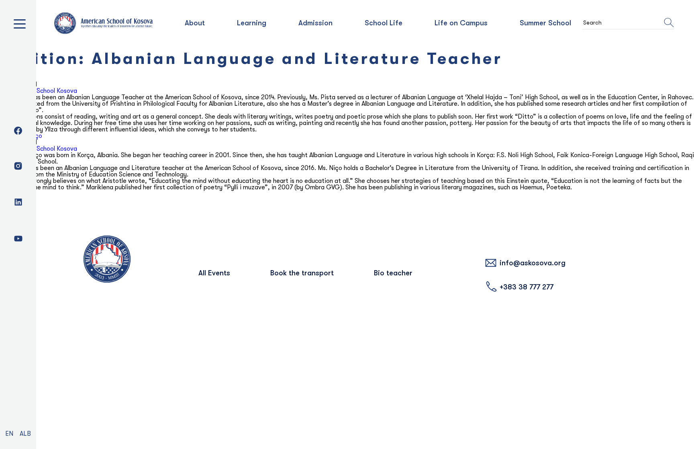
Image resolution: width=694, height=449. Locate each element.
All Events (214, 273)
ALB (25, 433)
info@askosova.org (532, 263)
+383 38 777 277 (526, 287)
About (195, 23)
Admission (315, 23)
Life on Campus (461, 23)
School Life (383, 23)
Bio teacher (393, 273)
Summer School (545, 23)
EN (9, 433)
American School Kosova (43, 90)
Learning (251, 23)
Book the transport (302, 273)
